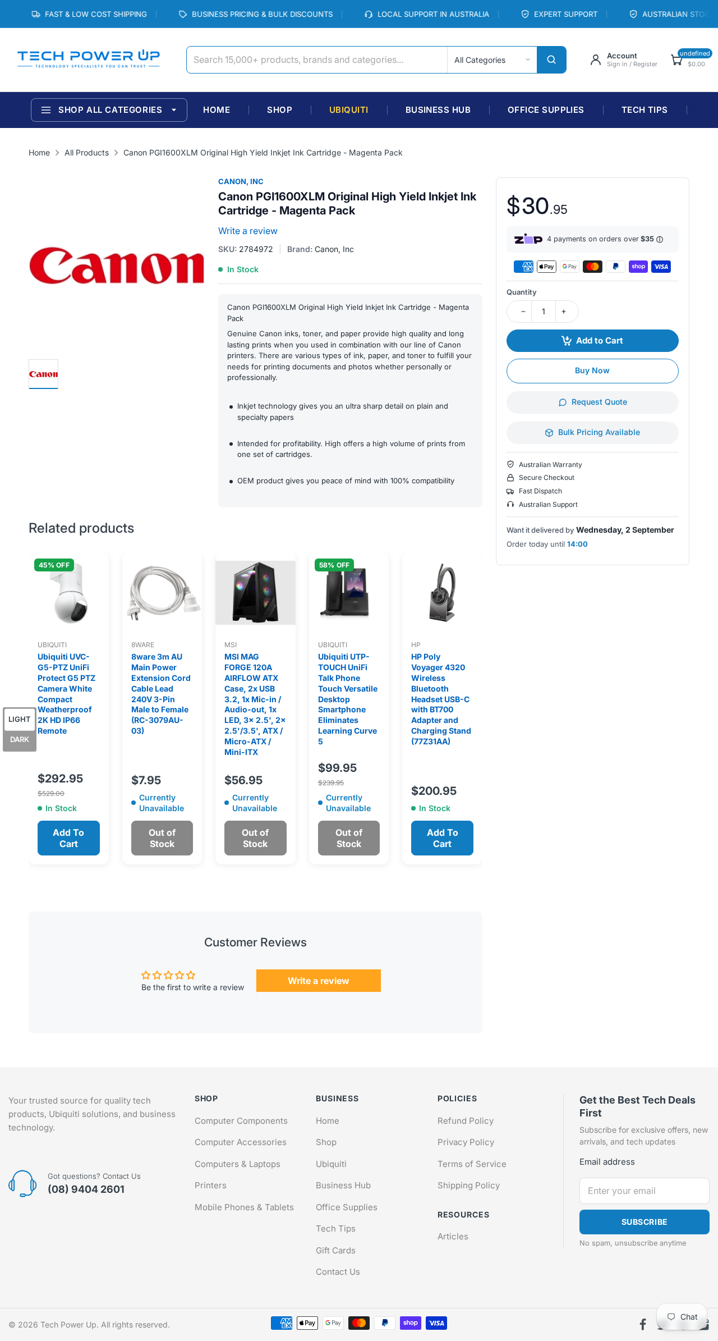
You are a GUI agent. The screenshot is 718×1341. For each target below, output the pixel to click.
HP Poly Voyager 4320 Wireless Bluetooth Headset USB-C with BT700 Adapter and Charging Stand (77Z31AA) (441, 699)
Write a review (248, 230)
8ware (142, 644)
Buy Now (592, 370)
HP (416, 644)
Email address (607, 1161)
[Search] (551, 60)
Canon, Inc (241, 181)
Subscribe (645, 1221)
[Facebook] (643, 1325)
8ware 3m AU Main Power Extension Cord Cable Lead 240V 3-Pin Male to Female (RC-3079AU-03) (161, 693)
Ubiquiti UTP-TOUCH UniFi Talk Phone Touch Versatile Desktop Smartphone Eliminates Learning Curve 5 (348, 699)
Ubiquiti (52, 644)
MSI (230, 644)
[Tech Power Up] (88, 59)
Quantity (522, 292)
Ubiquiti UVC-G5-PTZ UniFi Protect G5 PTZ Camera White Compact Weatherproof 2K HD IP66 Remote (66, 693)
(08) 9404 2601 (86, 1189)
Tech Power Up (68, 1324)
